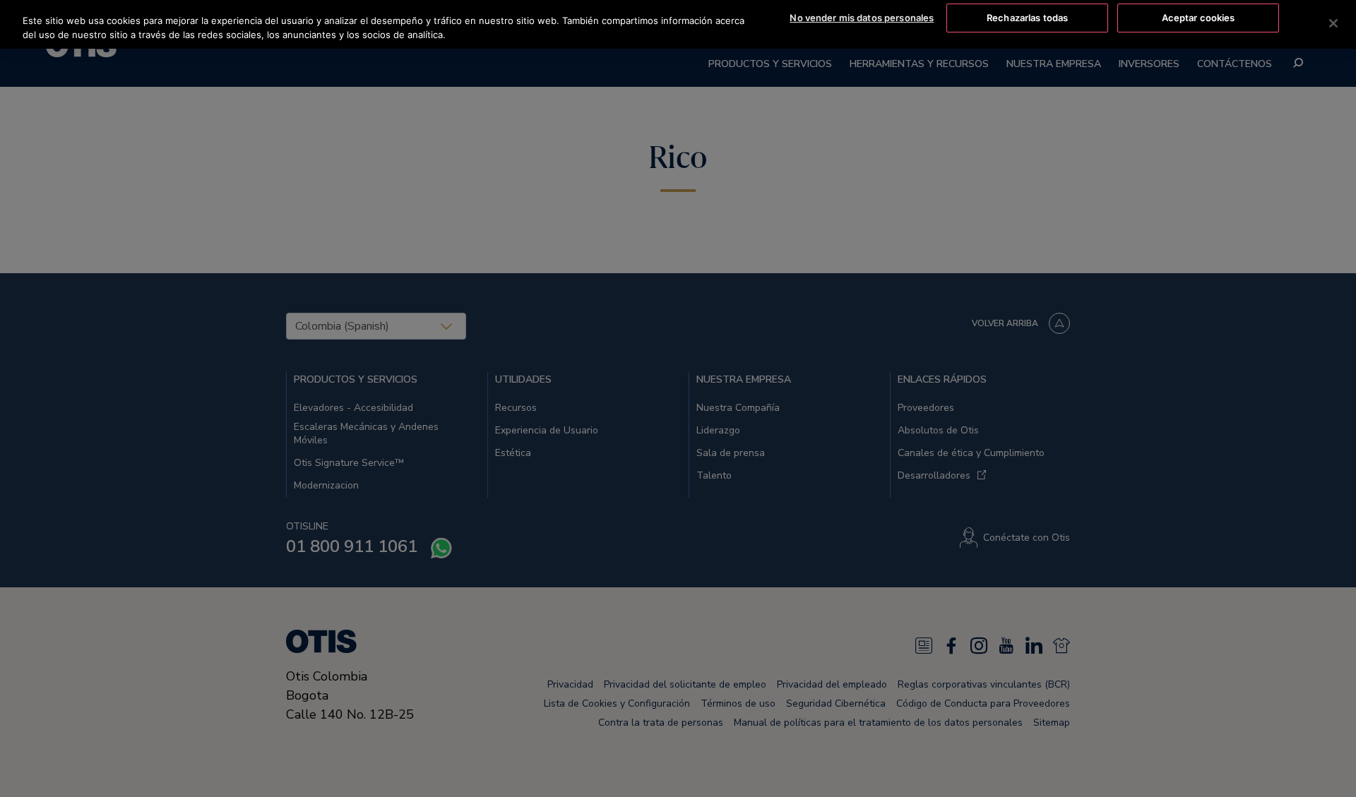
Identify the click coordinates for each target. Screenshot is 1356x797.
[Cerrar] (1333, 23)
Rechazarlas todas (1027, 17)
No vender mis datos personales (862, 17)
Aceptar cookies (1198, 17)
